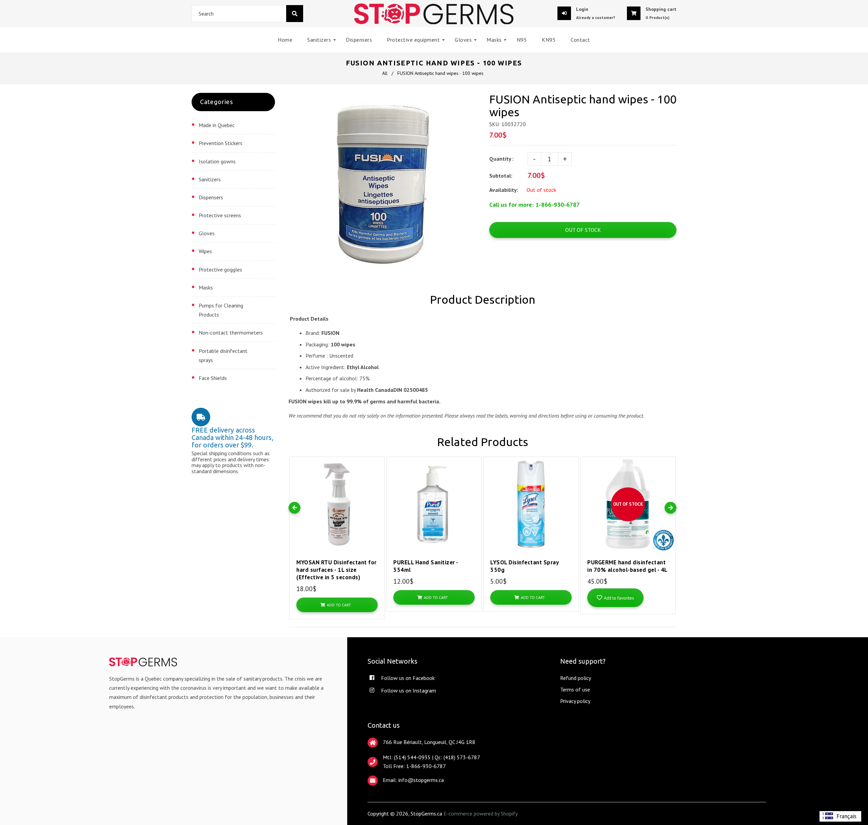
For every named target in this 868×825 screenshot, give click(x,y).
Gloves (207, 233)
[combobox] (247, 13)
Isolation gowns (217, 161)
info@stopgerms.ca (421, 780)
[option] (840, 816)
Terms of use (575, 689)
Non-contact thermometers (231, 332)
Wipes (205, 251)
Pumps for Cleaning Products (221, 310)
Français (846, 816)
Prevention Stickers (220, 143)
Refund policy (575, 678)
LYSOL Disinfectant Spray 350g (524, 566)
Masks (206, 287)
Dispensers (211, 197)
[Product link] (378, 457)
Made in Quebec (217, 125)
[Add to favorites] (378, 470)
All (385, 73)
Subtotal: (501, 175)
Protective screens (220, 215)
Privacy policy (575, 701)
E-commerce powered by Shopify (480, 813)
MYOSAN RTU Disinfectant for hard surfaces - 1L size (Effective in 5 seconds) (336, 570)
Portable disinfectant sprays (223, 355)
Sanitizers (210, 179)
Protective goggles (220, 269)
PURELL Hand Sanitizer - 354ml (425, 566)
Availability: (503, 189)
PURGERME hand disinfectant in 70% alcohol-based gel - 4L (627, 566)
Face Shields (213, 378)
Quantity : (501, 158)
